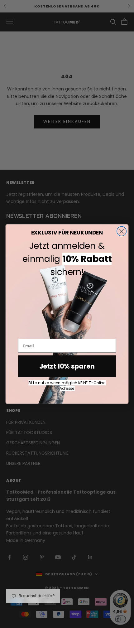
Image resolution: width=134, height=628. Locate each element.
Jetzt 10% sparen (67, 366)
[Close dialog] (122, 231)
